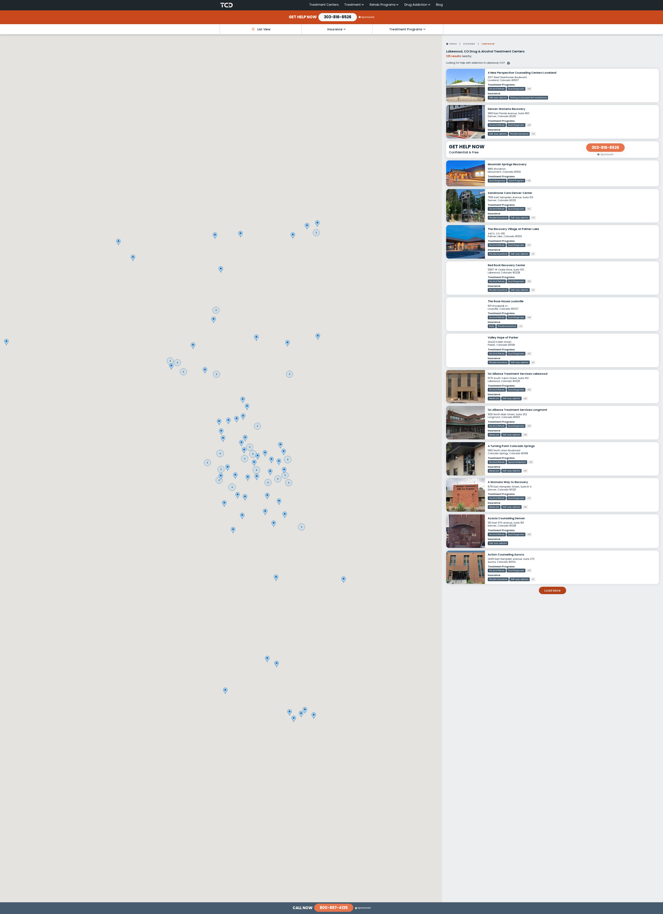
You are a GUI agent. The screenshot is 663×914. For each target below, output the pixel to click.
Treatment (352, 5)
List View (264, 29)
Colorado (469, 43)
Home (453, 43)
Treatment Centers (324, 4)
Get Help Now (303, 17)
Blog (439, 4)
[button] (249, 447)
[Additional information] (508, 62)
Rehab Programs (383, 5)
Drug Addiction (415, 5)
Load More (552, 590)
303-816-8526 (337, 17)
